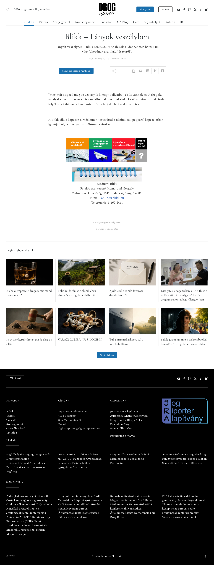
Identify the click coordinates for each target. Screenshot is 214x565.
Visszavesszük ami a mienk (179, 517)
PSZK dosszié (171, 496)
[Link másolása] (133, 71)
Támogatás (145, 9)
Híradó (95, 504)
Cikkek (29, 22)
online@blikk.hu (112, 198)
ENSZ (62, 454)
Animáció (12, 517)
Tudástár (106, 22)
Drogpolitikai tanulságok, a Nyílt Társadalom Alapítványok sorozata (80, 498)
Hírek (10, 411)
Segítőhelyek (152, 22)
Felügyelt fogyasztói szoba (178, 459)
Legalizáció (137, 459)
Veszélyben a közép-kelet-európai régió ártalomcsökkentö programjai (180, 508)
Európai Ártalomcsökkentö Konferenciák (78, 511)
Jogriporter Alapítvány (124, 411)
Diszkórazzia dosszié (19, 525)
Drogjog (28, 454)
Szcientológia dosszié (191, 500)
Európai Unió (75, 454)
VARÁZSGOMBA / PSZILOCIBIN (80, 339)
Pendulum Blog (119, 424)
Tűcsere (185, 463)
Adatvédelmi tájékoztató (107, 556)
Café (136, 22)
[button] (7, 9)
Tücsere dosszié (172, 504)
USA (118, 222)
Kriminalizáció (119, 459)
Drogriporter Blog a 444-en (127, 420)
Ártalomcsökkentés (174, 454)
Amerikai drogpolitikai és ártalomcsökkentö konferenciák (26, 511)
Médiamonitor (111, 228)
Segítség (11, 471)
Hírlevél (165, 9)
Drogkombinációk (17, 459)
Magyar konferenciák (123, 500)
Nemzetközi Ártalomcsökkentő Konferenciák (130, 511)
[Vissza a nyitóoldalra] (107, 9)
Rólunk (170, 22)
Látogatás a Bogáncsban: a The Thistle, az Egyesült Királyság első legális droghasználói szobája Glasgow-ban (184, 295)
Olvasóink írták (16, 428)
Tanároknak (37, 463)
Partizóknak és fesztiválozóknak (26, 467)
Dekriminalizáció (138, 454)
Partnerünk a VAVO (122, 436)
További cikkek (107, 355)
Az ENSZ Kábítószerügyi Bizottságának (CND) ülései (28, 519)
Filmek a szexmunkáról (72, 517)
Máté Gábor (145, 500)
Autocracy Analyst (121, 416)
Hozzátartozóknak (17, 463)
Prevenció (116, 463)
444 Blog (122, 22)
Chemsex (196, 463)
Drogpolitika (118, 454)
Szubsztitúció (170, 463)
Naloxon (201, 459)
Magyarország (108, 222)
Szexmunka (80, 467)
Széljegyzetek (62, 22)
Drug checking (196, 454)
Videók (43, 22)
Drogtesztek (42, 454)
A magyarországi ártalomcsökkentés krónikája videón (29, 502)
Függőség (79, 459)
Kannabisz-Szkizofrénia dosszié (130, 496)
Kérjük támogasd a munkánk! (76, 70)
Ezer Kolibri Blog (121, 428)
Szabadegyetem (85, 22)
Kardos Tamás (119, 58)
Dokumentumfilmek (77, 504)
